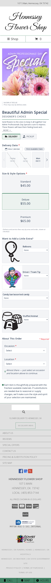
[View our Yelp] (30, 472)
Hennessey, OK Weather (13, 559)
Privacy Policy (13, 568)
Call (9, 580)
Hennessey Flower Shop (25, 22)
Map (26, 580)
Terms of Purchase (33, 568)
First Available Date (34, 149)
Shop (14, 39)
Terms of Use (25, 572)
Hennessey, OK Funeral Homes (17, 550)
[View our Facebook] (21, 472)
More (5, 130)
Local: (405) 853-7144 (25, 492)
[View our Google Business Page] (25, 472)
